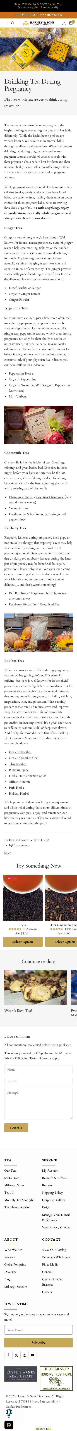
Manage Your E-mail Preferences (56, 1217)
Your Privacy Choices (56, 1227)
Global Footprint (15, 1264)
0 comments (22, 845)
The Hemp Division (17, 1207)
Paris (23, 925)
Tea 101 (9, 1193)
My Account (50, 1171)
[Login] (64, 23)
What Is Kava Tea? (18, 1010)
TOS (24, 1401)
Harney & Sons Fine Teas (33, 1396)
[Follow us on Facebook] (8, 1355)
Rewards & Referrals (55, 1178)
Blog (7, 1279)
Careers (47, 1292)
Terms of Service (40, 1058)
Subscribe (39, 1343)
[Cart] (71, 23)
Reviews (9, 1257)
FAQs (46, 1207)
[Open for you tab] (8, 1425)
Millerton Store (14, 1185)
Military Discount (15, 1287)
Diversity (10, 1272)
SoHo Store (11, 1178)
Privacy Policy (13, 1058)
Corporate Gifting (53, 1200)
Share (7, 853)
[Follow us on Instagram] (24, 1355)
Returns (47, 1185)
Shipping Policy (52, 1193)
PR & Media (50, 1264)
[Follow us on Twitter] (16, 1355)
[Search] (12, 23)
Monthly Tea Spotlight (19, 1200)
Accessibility (50, 1401)
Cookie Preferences (18, 1407)
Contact (47, 1272)
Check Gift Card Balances (53, 1282)
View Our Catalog (54, 1250)
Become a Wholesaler (56, 1257)
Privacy (34, 1401)
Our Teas (10, 1171)
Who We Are (13, 1250)
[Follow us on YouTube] (32, 1355)
